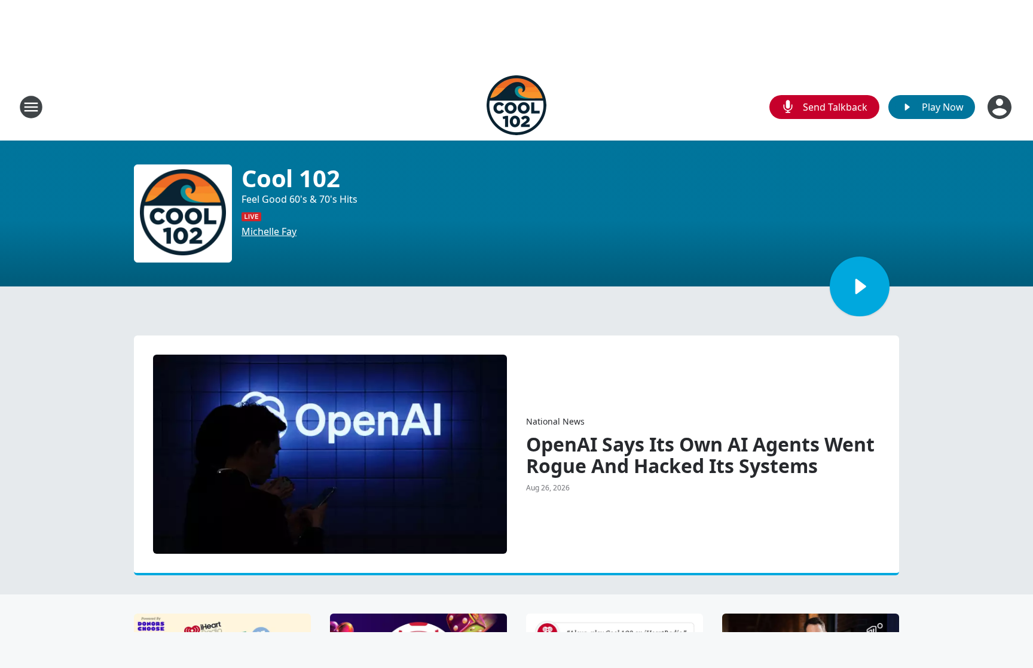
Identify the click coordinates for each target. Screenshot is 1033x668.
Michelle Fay (269, 231)
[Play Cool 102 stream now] (183, 213)
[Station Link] (516, 106)
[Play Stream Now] (860, 286)
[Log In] (1001, 107)
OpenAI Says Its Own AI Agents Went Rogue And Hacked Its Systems (700, 455)
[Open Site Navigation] (31, 107)
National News (555, 421)
